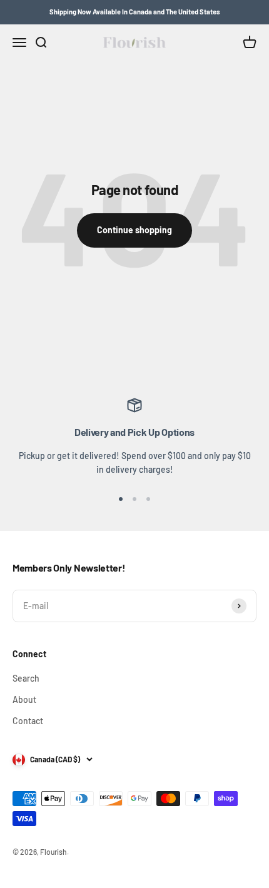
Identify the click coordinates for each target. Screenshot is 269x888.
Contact (28, 720)
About (24, 699)
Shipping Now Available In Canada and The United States (134, 12)
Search (26, 678)
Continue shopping (134, 230)
